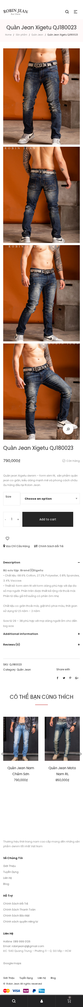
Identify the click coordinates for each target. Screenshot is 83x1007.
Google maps (12, 963)
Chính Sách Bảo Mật (16, 915)
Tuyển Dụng (11, 872)
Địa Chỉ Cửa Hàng (18, 546)
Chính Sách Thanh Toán (19, 909)
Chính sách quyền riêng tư (20, 921)
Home (8, 34)
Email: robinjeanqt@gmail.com (23, 946)
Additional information (20, 634)
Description (11, 562)
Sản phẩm (21, 34)
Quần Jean (37, 34)
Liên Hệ (7, 878)
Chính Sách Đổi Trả (51, 546)
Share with (63, 669)
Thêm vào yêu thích (7, 538)
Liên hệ (42, 978)
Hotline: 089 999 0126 (17, 941)
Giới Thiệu (9, 866)
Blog (6, 884)
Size (8, 497)
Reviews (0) (11, 645)
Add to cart (47, 519)
